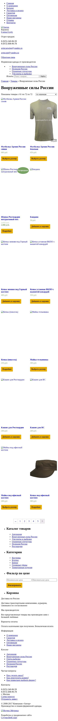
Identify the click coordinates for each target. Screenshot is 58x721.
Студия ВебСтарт (9, 717)
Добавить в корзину (40, 226)
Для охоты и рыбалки (22, 74)
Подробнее (6, 231)
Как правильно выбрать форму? (21, 680)
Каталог (10, 8)
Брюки (15, 563)
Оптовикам (11, 15)
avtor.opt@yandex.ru (10, 53)
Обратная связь (8, 57)
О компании (12, 6)
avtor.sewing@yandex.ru (11, 48)
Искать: (9, 76)
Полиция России (19, 69)
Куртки (15, 560)
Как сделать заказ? (14, 675)
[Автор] (5, 27)
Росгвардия (17, 546)
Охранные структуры (22, 71)
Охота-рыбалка (13, 659)
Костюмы (16, 558)
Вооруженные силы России (24, 66)
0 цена (7, 32)
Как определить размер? (17, 678)
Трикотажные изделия (22, 567)
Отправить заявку (9, 699)
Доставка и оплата (14, 10)
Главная (10, 3)
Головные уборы (19, 565)
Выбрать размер (9, 159)
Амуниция (17, 534)
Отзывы (10, 20)
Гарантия (10, 13)
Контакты (11, 22)
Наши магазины (13, 18)
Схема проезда (8, 696)
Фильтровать (14, 585)
